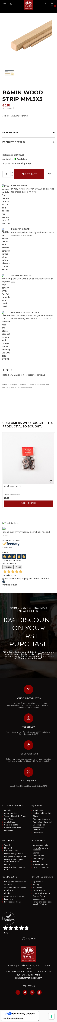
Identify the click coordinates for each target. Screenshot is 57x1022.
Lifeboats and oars (12, 902)
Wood (7, 845)
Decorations (38, 856)
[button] (28, 395)
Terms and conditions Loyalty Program (42, 903)
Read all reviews (11, 540)
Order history (39, 890)
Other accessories (41, 867)
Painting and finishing (42, 822)
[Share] (3, 370)
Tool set (36, 830)
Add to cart (29, 174)
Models (7, 810)
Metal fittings (38, 859)
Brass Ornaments (40, 864)
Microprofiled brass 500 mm (15, 868)
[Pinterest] (11, 370)
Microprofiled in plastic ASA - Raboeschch (14, 861)
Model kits (8, 831)
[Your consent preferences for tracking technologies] (51, 1016)
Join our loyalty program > (15, 116)
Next (18, 567)
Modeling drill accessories (39, 826)
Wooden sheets (11, 851)
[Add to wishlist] (49, 174)
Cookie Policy (39, 896)
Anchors (8, 885)
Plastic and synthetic (13, 854)
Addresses (37, 887)
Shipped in (8, 163)
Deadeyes (8, 890)
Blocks (7, 893)
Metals (7, 864)
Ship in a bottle (11, 825)
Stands (36, 853)
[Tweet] (7, 370)
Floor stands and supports (40, 849)
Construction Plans (12, 828)
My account (38, 882)
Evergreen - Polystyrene (15, 857)
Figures (36, 862)
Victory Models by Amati (15, 816)
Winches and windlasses (15, 887)
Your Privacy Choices (23, 1013)
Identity (36, 885)
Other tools (38, 833)
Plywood (8, 848)
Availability (8, 159)
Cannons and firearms (14, 896)
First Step (8, 819)
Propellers (8, 899)
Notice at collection (13, 1018)
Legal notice (38, 899)
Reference (7, 155)
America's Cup (10, 813)
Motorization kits (40, 845)
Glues (35, 816)
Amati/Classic (10, 822)
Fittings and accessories (15, 882)
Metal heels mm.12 (12, 486)
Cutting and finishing (42, 813)
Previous (8, 567)
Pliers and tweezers (41, 819)
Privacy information (41, 893)
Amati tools (38, 810)
